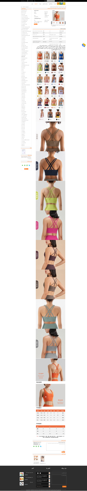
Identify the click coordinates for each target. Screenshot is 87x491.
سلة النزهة (23, 38)
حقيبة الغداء (23, 124)
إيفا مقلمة (23, 25)
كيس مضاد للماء (24, 87)
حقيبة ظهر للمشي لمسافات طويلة (26, 84)
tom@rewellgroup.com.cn (39, 486)
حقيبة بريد (23, 104)
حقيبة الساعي (23, 132)
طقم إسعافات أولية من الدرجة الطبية (26, 31)
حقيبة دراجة (23, 83)
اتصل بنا (55, 3)
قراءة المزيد (26, 474)
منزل (32, 3)
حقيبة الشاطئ (23, 121)
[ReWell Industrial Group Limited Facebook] (37, 473)
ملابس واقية (23, 49)
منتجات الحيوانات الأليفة (25, 53)
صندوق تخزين (24, 36)
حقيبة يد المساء (24, 45)
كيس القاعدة (23, 108)
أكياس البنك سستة (25, 15)
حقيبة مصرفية (23, 97)
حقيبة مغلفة (23, 93)
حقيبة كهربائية (23, 39)
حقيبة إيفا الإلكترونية (24, 21)
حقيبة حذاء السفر (24, 117)
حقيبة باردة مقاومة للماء (25, 80)
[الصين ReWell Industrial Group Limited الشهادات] (23, 151)
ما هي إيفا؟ (31, 482)
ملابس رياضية (24, 22)
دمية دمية (23, 73)
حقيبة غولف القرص (24, 90)
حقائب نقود (23, 14)
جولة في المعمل (45, 3)
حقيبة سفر (23, 76)
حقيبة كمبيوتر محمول (24, 118)
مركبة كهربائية (23, 59)
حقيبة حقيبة (23, 100)
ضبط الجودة (51, 3)
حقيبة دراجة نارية (24, 86)
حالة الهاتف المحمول (24, 77)
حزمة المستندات (24, 142)
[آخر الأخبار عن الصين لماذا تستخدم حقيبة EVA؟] (21, 474)
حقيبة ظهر (23, 63)
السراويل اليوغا (24, 55)
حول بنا (40, 3)
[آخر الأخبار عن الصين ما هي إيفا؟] (21, 484)
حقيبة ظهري (23, 135)
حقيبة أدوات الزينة (24, 111)
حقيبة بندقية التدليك (24, 32)
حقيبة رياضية (23, 94)
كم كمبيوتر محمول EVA (24, 29)
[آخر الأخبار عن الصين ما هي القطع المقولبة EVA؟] (21, 479)
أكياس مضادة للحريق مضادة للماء (26, 35)
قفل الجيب (23, 141)
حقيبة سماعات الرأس (24, 62)
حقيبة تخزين (23, 66)
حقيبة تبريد (23, 110)
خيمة (23, 69)
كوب (23, 70)
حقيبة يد (23, 138)
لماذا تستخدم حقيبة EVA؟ (29, 472)
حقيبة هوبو (23, 134)
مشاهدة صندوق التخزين (25, 42)
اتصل (36, 24)
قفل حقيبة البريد (24, 101)
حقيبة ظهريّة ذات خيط (24, 114)
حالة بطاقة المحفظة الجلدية (25, 28)
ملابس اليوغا (23, 56)
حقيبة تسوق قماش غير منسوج (25, 18)
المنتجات (35, 3)
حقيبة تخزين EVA (23, 11)
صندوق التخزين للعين (24, 52)
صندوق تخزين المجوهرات (25, 46)
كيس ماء (23, 60)
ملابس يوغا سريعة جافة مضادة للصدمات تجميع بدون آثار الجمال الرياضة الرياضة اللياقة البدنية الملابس (36, 464)
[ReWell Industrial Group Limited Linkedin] (40, 473)
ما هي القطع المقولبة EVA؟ (29, 477)
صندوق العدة (23, 131)
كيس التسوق (23, 107)
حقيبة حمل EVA (23, 12)
